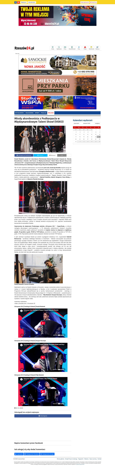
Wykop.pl (52, 155)
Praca (65, 48)
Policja (85, 48)
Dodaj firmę (94, 2)
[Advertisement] (57, 36)
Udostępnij (43, 416)
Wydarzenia (91, 48)
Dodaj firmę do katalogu (71, 459)
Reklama (23, 2)
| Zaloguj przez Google (48, 454)
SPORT (37, 113)
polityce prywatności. (80, 464)
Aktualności (31, 2)
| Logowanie (19, 454)
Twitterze (40, 155)
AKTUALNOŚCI (19, 113)
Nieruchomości (72, 48)
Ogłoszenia (59, 48)
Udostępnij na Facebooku (24, 155)
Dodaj (52, 48)
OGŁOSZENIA (29, 113)
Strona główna (60, 459)
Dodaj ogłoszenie (85, 2)
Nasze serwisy (93, 459)
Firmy (79, 48)
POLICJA (43, 113)
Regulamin (80, 459)
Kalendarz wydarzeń (82, 120)
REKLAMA (51, 113)
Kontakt (99, 459)
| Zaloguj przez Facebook (32, 454)
